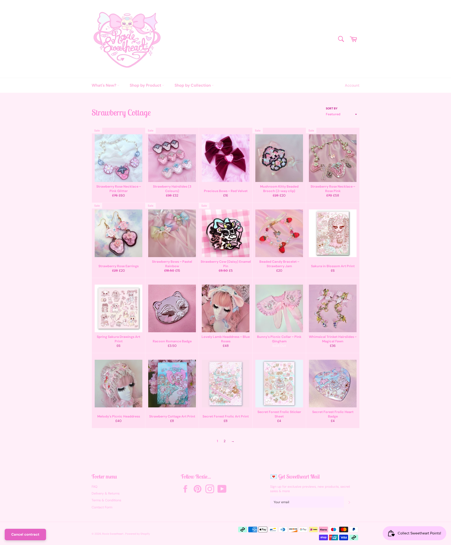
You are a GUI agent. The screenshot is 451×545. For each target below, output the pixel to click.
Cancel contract (25, 534)
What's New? (104, 85)
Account (352, 85)
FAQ (94, 486)
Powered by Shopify (137, 533)
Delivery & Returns (106, 493)
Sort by (332, 108)
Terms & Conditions (106, 500)
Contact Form (102, 507)
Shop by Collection (193, 85)
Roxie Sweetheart (113, 533)
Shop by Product (146, 85)
